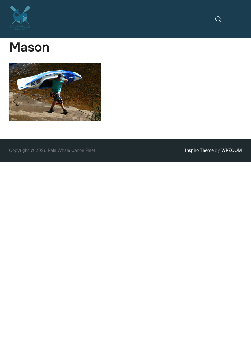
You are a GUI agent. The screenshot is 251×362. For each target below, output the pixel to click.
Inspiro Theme (199, 150)
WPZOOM (231, 150)
